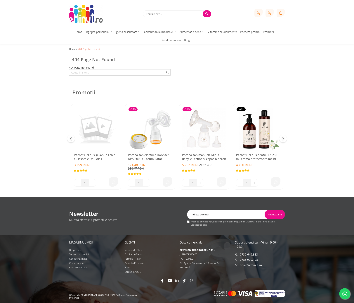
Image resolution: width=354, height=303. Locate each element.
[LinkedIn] (177, 280)
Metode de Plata (133, 250)
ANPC (127, 267)
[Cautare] (207, 13)
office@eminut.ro (250, 265)
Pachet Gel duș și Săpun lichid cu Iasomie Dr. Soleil (94, 157)
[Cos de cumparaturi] (281, 13)
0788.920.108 (248, 259)
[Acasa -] (92, 14)
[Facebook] (162, 280)
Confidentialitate (78, 258)
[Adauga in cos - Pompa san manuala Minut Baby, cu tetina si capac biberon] (221, 182)
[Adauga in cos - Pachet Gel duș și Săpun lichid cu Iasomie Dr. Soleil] (113, 182)
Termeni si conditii (79, 254)
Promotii (268, 32)
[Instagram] (192, 280)
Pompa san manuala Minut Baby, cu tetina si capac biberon (204, 157)
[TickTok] (184, 280)
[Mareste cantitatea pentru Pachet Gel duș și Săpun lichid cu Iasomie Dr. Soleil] (92, 183)
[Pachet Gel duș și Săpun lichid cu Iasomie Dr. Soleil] (96, 129)
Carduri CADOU (132, 271)
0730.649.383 (248, 254)
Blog (187, 40)
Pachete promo (250, 32)
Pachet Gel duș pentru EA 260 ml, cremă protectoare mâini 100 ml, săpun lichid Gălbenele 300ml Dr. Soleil (257, 157)
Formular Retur (132, 258)
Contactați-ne (76, 263)
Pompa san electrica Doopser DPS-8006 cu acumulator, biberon (148, 157)
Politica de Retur (133, 254)
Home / (73, 49)
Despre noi (75, 250)
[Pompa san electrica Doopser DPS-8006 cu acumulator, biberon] (150, 129)
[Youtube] (169, 280)
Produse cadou (171, 40)
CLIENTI (129, 242)
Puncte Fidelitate (78, 267)
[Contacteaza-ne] (258, 13)
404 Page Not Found (89, 49)
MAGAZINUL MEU (81, 242)
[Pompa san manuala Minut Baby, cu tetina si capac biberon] (204, 129)
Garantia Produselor (135, 263)
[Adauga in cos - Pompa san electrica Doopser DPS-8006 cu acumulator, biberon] (167, 182)
